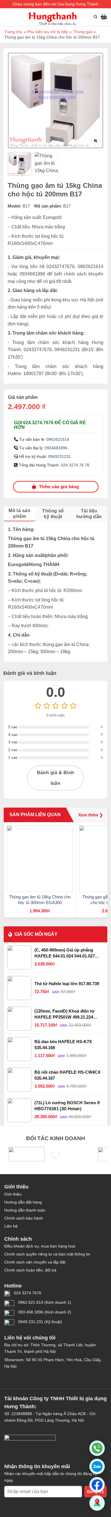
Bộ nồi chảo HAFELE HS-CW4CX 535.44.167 (67, 1075)
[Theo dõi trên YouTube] (32, 1377)
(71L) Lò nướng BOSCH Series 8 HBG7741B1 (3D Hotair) (67, 1105)
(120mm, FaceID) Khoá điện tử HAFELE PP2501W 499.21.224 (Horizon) (64, 1014)
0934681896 (56, 448)
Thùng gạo (82, 31)
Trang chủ (13, 31)
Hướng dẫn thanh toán (24, 1210)
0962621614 (57, 439)
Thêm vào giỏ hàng (59, 486)
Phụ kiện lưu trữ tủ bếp (47, 31)
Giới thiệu (13, 1194)
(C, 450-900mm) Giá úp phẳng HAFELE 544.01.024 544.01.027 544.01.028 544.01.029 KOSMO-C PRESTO (66, 953)
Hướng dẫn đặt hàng (23, 1202)
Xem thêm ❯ (90, 814)
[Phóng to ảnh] (95, 141)
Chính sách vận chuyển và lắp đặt (34, 1262)
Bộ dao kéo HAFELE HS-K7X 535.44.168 (63, 1044)
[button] (97, 1466)
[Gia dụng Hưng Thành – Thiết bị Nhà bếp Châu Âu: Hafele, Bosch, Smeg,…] (52, 18)
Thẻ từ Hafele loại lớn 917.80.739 (66, 983)
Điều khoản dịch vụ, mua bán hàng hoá (39, 1246)
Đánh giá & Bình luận (55, 778)
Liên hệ (11, 1226)
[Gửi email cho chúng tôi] (20, 1377)
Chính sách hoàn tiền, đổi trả (30, 1270)
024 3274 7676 (27, 1293)
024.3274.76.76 (75, 465)
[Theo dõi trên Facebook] (9, 1377)
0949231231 (59, 456)
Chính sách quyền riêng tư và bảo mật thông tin (47, 1254)
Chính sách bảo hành (23, 1218)
